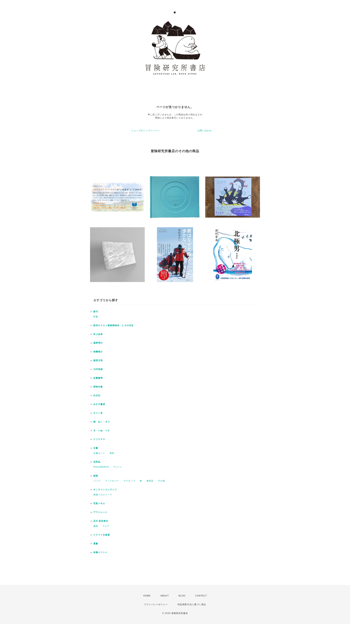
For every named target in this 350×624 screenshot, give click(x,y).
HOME (147, 595)
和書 (95, 316)
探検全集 (98, 386)
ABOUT (164, 595)
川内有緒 (98, 369)
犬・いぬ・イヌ (101, 430)
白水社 (96, 395)
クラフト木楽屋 (101, 535)
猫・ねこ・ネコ (101, 421)
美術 (112, 453)
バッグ (96, 481)
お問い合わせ (204, 130)
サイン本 (98, 413)
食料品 (149, 481)
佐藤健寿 (98, 378)
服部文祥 (98, 360)
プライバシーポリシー (156, 604)
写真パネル (99, 503)
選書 (95, 543)
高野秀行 (98, 343)
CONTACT (201, 595)
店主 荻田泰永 (100, 521)
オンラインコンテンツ (105, 489)
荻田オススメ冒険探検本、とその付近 (113, 325)
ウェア (106, 526)
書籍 (95, 526)
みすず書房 (99, 404)
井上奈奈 (98, 334)
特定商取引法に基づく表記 (192, 604)
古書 (95, 448)
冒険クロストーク (102, 494)
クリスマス (99, 439)
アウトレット (100, 512)
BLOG (182, 595)
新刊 (95, 311)
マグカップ (129, 481)
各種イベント (100, 552)
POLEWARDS (101, 467)
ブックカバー (112, 481)
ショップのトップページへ (145, 130)
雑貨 (95, 475)
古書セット (99, 453)
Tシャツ (117, 467)
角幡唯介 (98, 351)
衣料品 (96, 462)
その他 (161, 481)
